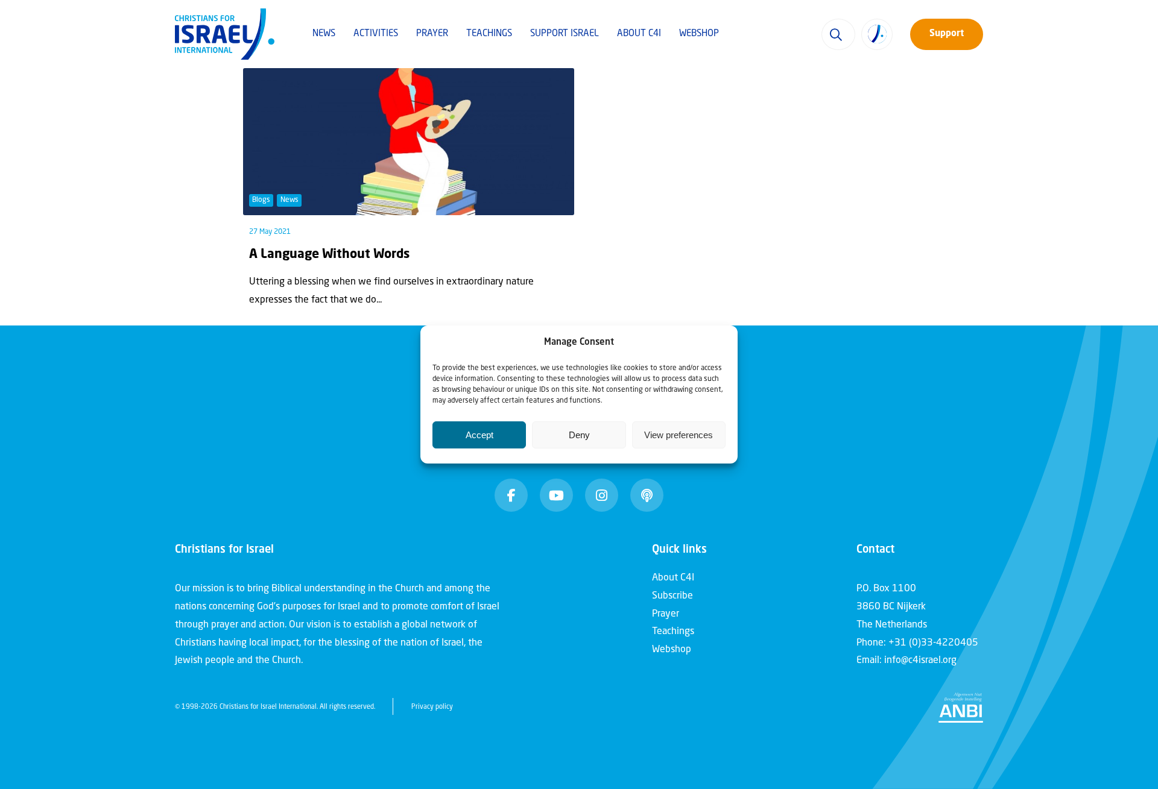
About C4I (639, 34)
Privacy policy (432, 707)
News (323, 34)
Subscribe (672, 596)
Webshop (699, 34)
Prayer (432, 34)
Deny (579, 435)
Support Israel (564, 34)
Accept (479, 435)
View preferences (678, 435)
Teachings (489, 34)
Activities (375, 34)
